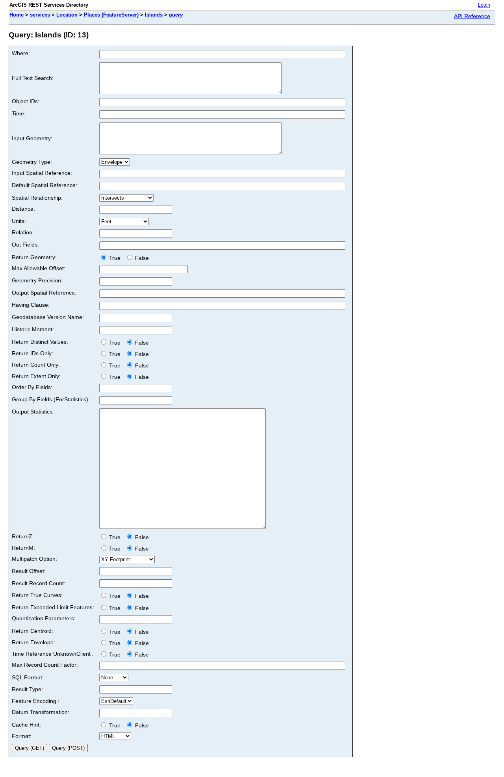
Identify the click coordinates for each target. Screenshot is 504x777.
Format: (22, 736)
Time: (19, 113)
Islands (154, 15)
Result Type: (27, 689)
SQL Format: (28, 677)
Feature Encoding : (35, 701)
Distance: (23, 209)
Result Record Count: (38, 583)
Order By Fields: (32, 387)
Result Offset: (29, 571)
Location (67, 15)
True (115, 258)
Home (16, 15)
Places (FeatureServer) (111, 15)
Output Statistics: (33, 411)
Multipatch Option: (34, 559)
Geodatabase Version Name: (48, 317)
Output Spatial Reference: (44, 292)
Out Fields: (25, 244)
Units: (19, 221)
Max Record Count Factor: (45, 665)
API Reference (472, 16)
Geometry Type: (32, 162)
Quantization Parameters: (44, 618)
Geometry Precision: (37, 280)
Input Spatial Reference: (42, 173)
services (40, 15)
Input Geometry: (32, 138)
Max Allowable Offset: (38, 268)
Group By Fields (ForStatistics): (51, 399)
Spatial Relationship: (37, 198)
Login (484, 5)
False (141, 258)
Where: (21, 53)
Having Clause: (31, 305)
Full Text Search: (33, 78)
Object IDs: (25, 101)
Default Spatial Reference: (44, 185)
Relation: (23, 232)
